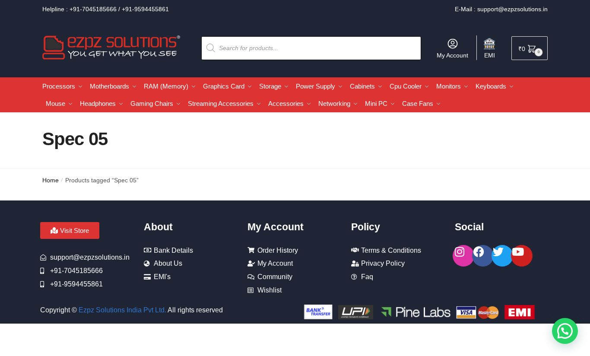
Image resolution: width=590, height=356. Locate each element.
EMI (489, 55)
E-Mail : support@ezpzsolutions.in (501, 9)
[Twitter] (502, 256)
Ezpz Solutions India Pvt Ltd (122, 310)
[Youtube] (522, 256)
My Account (452, 55)
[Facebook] (483, 256)
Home (50, 180)
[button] (565, 331)
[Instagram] (463, 256)
